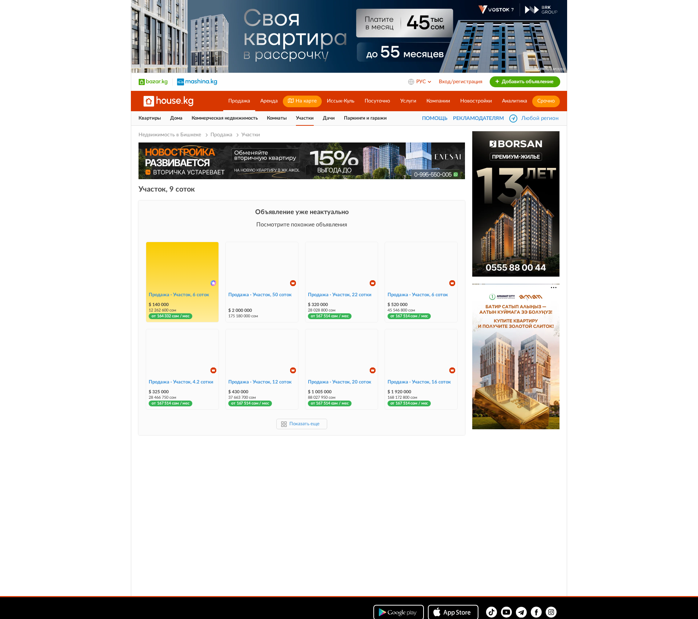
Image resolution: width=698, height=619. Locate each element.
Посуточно (377, 101)
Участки (305, 118)
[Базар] (153, 81)
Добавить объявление (527, 81)
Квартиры (150, 118)
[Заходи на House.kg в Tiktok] (491, 612)
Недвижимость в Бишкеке (170, 134)
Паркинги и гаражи (365, 118)
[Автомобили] (197, 81)
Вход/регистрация (460, 81)
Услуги (408, 101)
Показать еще (304, 424)
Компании (438, 101)
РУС (421, 81)
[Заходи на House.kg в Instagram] (551, 612)
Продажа (239, 101)
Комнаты (277, 118)
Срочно (546, 101)
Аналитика (514, 101)
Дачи (329, 118)
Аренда (269, 101)
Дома (176, 118)
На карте (305, 101)
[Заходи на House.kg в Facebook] (536, 612)
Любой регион (539, 118)
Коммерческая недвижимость (225, 118)
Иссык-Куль (340, 101)
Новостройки (476, 101)
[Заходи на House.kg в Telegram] (521, 612)
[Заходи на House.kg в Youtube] (506, 612)
